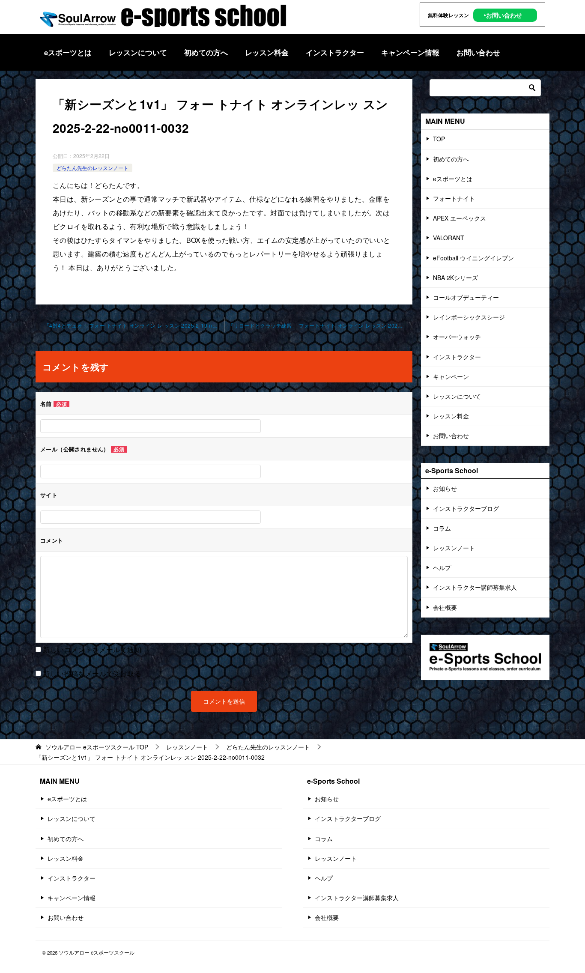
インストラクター (335, 52)
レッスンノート (454, 547)
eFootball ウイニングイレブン (473, 258)
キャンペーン (451, 376)
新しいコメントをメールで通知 (92, 649)
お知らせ (445, 488)
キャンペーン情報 (410, 52)
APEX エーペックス (459, 218)
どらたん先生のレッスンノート (92, 167)
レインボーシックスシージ (469, 317)
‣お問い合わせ (503, 15)
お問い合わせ (478, 52)
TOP (439, 138)
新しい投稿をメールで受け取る (92, 673)
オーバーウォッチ (457, 336)
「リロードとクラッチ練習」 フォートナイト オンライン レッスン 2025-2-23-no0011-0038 (320, 325)
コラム (442, 528)
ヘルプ (442, 567)
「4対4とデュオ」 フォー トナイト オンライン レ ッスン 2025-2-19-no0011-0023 (134, 325)
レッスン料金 (267, 52)
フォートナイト (454, 198)
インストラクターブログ (466, 508)
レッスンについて (138, 52)
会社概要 (445, 607)
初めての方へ (206, 52)
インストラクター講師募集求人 (475, 587)
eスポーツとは (68, 52)
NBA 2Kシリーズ (455, 277)
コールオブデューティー (466, 297)
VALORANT (448, 237)
